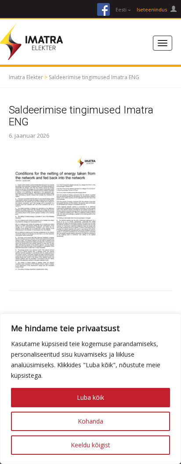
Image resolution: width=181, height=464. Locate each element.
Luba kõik (90, 397)
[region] (90, 389)
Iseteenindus (152, 9)
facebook (103, 9)
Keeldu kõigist (90, 445)
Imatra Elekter (26, 77)
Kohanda (90, 421)
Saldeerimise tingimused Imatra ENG (94, 77)
